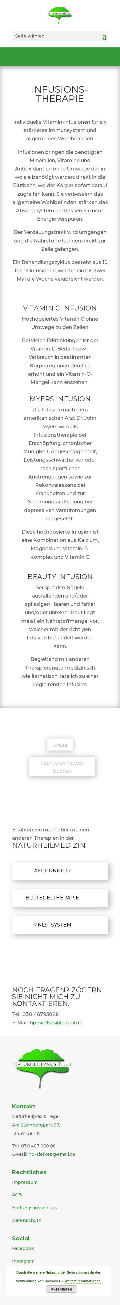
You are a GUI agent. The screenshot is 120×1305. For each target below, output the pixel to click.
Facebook (23, 1248)
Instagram (23, 1261)
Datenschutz (26, 1220)
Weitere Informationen (83, 1281)
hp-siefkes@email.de (56, 1023)
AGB (17, 1195)
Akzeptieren (61, 1289)
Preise (60, 744)
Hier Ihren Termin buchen (62, 766)
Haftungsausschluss (34, 1208)
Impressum (25, 1182)
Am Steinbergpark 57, (36, 1125)
